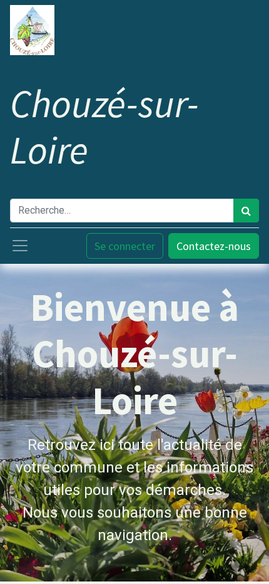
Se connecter (124, 246)
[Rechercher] (246, 210)
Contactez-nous (213, 246)
